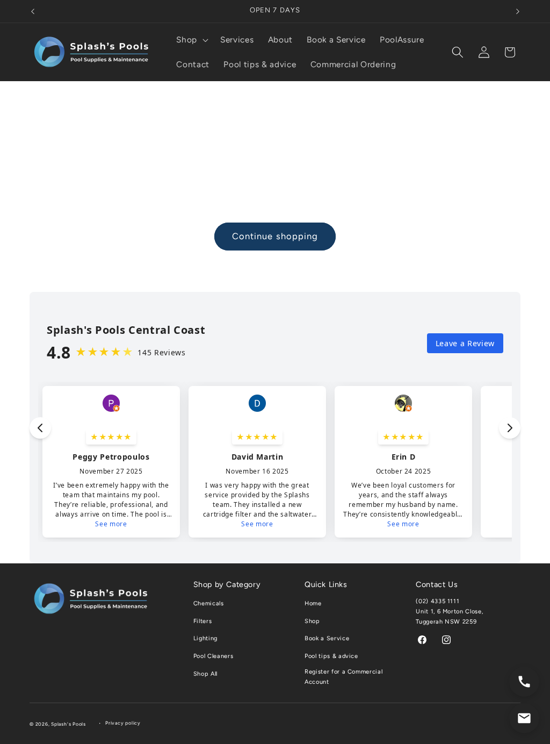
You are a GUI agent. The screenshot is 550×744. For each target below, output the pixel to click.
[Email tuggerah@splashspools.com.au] (524, 718)
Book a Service (327, 638)
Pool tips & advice (331, 656)
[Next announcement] (518, 11)
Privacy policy (123, 723)
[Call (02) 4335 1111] (524, 682)
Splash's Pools (68, 724)
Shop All (205, 673)
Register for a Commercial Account (344, 676)
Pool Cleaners (213, 656)
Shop (312, 621)
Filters (202, 621)
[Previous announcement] (33, 11)
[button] (191, 39)
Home (313, 603)
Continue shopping (275, 236)
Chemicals (208, 603)
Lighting (205, 638)
